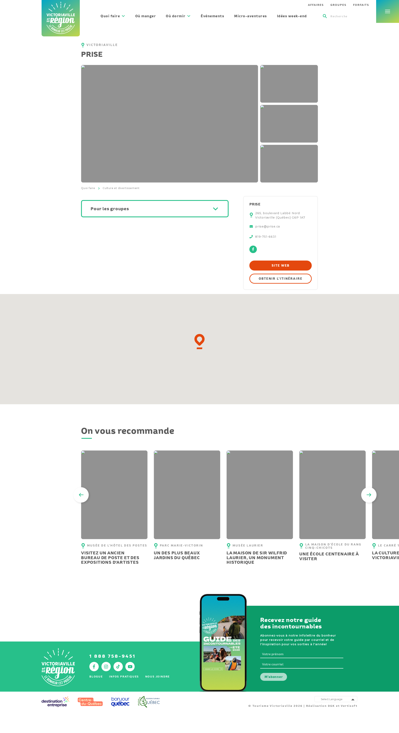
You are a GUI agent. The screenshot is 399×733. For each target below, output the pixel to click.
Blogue (96, 676)
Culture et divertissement (121, 188)
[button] (199, 341)
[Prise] (169, 124)
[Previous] (81, 495)
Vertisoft (349, 705)
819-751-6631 (265, 237)
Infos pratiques (124, 676)
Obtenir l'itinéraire (281, 278)
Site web (281, 265)
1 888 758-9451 (112, 656)
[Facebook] (253, 252)
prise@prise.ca (267, 226)
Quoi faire (88, 188)
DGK (331, 705)
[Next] (369, 495)
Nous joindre (157, 676)
